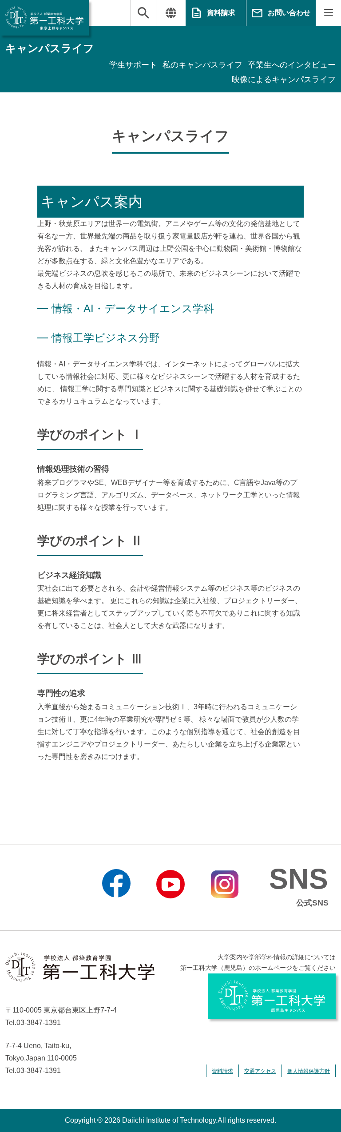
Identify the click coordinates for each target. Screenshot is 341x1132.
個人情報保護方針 (308, 1071)
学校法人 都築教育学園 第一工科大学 (44, 18)
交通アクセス (260, 1071)
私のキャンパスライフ (202, 64)
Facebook (117, 909)
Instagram (224, 909)
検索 (143, 13)
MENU (328, 13)
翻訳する (170, 13)
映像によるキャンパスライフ (284, 79)
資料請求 (221, 12)
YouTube (170, 909)
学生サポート (133, 64)
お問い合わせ (289, 12)
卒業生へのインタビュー (292, 64)
